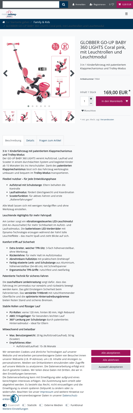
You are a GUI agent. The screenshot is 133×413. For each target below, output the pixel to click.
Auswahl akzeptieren (111, 366)
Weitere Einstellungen (15, 408)
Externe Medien (54, 405)
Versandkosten (107, 119)
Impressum (46, 391)
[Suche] (63, 4)
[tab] (13, 140)
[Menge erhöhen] (90, 98)
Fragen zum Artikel (50, 140)
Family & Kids (41, 22)
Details (30, 140)
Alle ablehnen (111, 360)
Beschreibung (13, 140)
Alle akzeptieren (110, 352)
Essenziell (14, 405)
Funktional (77, 405)
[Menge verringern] (90, 103)
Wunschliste (90, 110)
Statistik (32, 405)
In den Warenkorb (112, 101)
